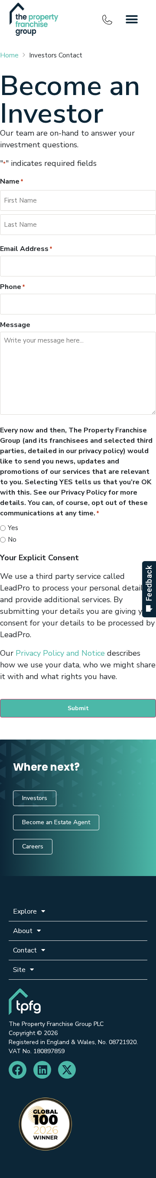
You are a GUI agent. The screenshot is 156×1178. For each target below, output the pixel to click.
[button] (132, 19)
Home (9, 55)
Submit (78, 708)
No (12, 540)
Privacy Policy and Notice (60, 653)
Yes (13, 528)
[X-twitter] (67, 1070)
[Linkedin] (42, 1070)
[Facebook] (17, 1070)
